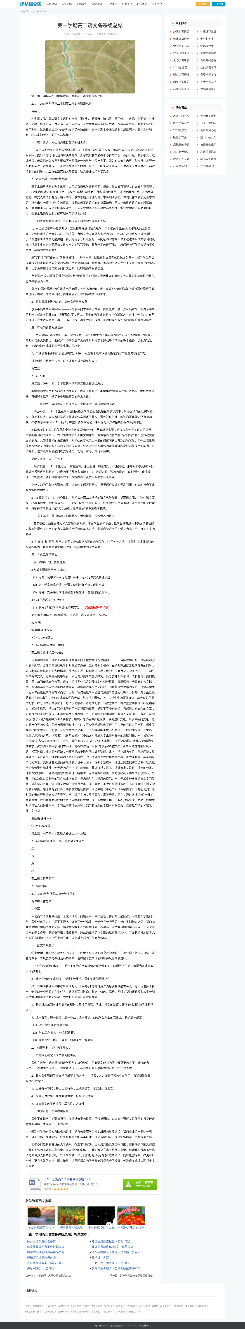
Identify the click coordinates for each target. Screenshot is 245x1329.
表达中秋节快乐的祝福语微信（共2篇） (181, 118)
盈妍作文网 (75, 1306)
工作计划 (52, 4)
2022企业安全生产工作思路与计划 (181, 70)
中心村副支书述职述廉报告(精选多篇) (208, 41)
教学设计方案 (100, 1257)
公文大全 (157, 4)
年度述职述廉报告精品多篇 (208, 34)
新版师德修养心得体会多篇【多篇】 (208, 63)
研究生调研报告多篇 (181, 77)
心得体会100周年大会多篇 (181, 169)
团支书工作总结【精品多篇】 (181, 84)
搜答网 (40, 1311)
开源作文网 (50, 1306)
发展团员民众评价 (208, 154)
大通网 (155, 1306)
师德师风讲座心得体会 (41, 1257)
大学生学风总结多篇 (208, 56)
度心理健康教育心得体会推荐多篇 (181, 63)
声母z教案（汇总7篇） (41, 1268)
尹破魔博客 (38, 1306)
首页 (32, 11)
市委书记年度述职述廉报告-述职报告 (208, 77)
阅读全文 (101, 34)
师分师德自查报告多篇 (41, 1241)
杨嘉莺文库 (190, 1306)
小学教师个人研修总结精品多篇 (53, 1275)
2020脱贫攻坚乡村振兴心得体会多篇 (181, 133)
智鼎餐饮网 (84, 1311)
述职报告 (82, 4)
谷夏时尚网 (63, 1306)
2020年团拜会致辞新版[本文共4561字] (207, 169)
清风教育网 (121, 1311)
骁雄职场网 (63, 1311)
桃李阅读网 (132, 1306)
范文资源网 (178, 1306)
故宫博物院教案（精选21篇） (45, 1262)
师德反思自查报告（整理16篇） (112, 1241)
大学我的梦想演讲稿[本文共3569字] (208, 118)
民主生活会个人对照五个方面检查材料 (181, 126)
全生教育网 (109, 1311)
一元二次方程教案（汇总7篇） (111, 1262)
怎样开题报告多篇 (208, 92)
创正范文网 (134, 1311)
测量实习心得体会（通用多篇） (208, 133)
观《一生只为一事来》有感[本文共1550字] (208, 140)
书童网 (86, 1306)
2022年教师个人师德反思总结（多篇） (116, 1252)
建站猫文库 (115, 1325)
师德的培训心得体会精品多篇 (45, 1252)
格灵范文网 (144, 1306)
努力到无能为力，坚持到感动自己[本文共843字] (181, 154)
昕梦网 (73, 1311)
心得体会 (112, 4)
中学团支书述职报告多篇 (181, 48)
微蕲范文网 (203, 1306)
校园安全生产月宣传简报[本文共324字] (208, 147)
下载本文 (112, 34)
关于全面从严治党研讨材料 (208, 84)
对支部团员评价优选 (181, 56)
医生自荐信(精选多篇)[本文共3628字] (181, 140)
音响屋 (28, 1306)
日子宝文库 (165, 1306)
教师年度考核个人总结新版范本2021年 (116, 1268)
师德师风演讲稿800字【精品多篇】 (114, 1246)
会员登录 (203, 4)
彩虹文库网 (30, 1311)
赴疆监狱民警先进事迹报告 (181, 34)
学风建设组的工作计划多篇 (208, 48)
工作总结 (67, 4)
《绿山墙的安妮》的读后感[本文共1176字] (208, 126)
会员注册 (218, 4)
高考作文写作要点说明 (181, 92)
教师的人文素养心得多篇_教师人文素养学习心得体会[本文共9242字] (181, 162)
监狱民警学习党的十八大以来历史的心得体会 (208, 70)
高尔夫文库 (96, 1311)
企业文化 (127, 4)
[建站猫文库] (31, 4)
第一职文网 (50, 1311)
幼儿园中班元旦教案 (208, 162)
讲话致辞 (142, 4)
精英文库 (120, 1306)
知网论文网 (109, 1306)
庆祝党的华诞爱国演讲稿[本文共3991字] (181, 147)
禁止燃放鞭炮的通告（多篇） (181, 41)
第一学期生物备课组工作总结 (136, 1275)
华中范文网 (96, 1306)
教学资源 (97, 4)
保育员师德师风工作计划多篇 (45, 1246)
